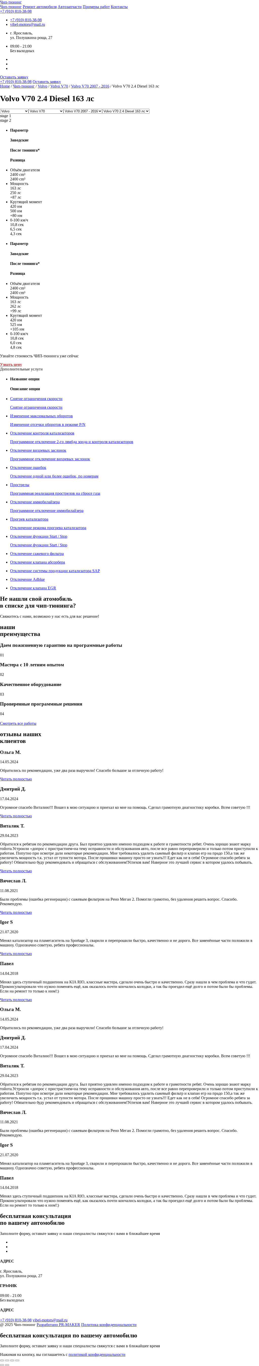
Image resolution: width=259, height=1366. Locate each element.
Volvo (42, 86)
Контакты (119, 7)
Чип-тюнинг (11, 7)
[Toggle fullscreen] (12, 1360)
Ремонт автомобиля (40, 7)
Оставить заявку (14, 77)
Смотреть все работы (18, 723)
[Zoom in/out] (17, 1360)
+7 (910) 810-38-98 (16, 11)
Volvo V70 (59, 86)
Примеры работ (96, 7)
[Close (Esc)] (2, 1360)
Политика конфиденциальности (109, 1324)
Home (5, 86)
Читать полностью (16, 779)
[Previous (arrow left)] (2, 1365)
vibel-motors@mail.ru (27, 24)
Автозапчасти (70, 7)
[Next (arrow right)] (7, 1365)
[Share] (7, 1360)
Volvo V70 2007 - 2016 (90, 86)
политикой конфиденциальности (97, 1354)
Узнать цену (11, 364)
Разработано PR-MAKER (58, 1324)
